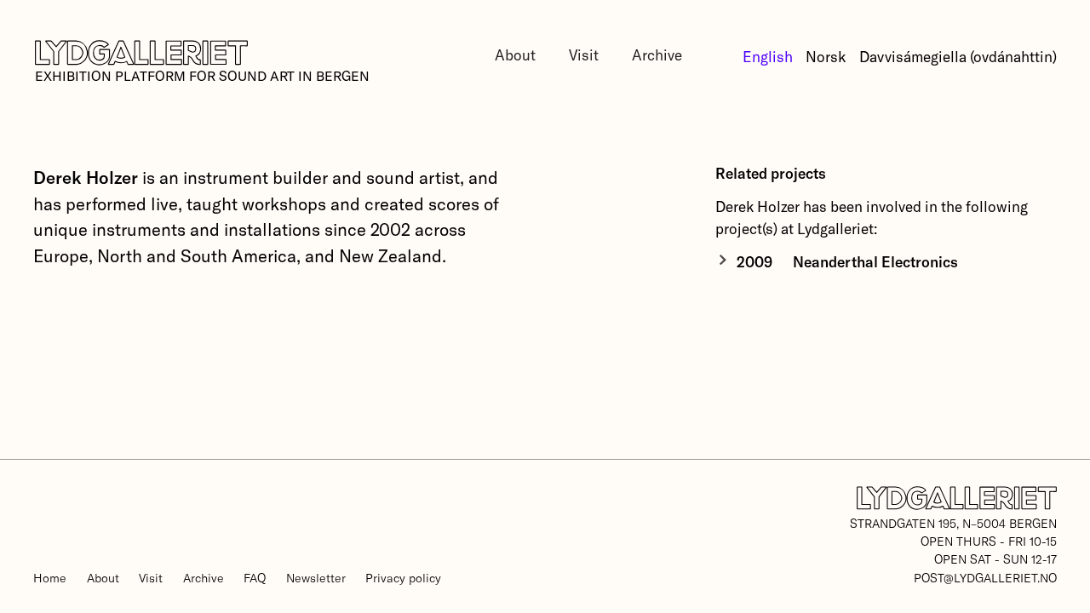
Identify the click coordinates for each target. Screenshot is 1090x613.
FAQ (255, 577)
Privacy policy (403, 577)
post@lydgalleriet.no (985, 577)
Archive (657, 54)
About (515, 54)
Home (49, 577)
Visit (584, 54)
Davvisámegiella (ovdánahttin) (958, 56)
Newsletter (316, 577)
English (768, 56)
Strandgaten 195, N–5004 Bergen (953, 523)
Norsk (826, 56)
